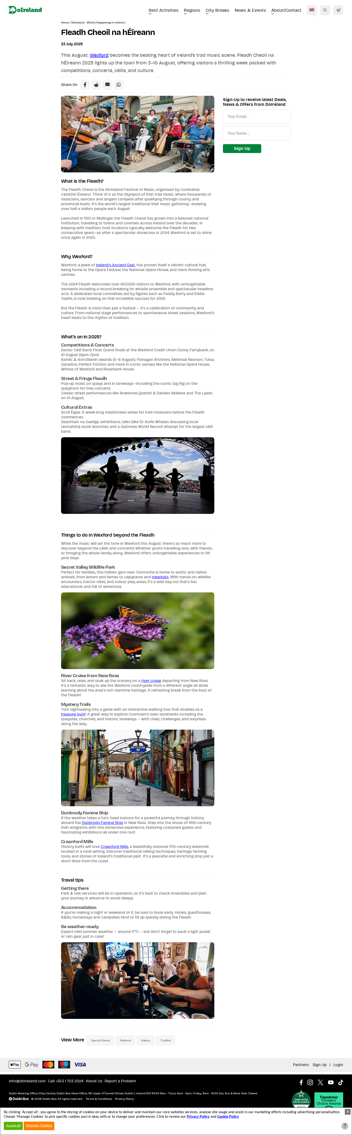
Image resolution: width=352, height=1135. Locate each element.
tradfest (165, 1040)
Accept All (13, 1126)
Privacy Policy (124, 1098)
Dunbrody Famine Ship (102, 823)
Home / (66, 22)
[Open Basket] (338, 10)
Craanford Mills (114, 847)
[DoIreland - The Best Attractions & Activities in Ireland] (25, 10)
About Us (94, 1081)
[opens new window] (303, 1081)
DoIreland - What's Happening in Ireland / (98, 22)
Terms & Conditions (99, 1098)
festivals (125, 1040)
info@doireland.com (27, 1081)
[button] (325, 10)
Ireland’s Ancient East (115, 265)
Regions (192, 10)
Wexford (99, 55)
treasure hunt (73, 714)
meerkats (160, 577)
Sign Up (242, 148)
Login (338, 1065)
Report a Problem (120, 1081)
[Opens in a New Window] (96, 85)
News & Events (250, 10)
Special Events (100, 1040)
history (145, 1040)
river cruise (151, 681)
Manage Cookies (39, 1126)
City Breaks (217, 10)
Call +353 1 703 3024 (65, 1081)
